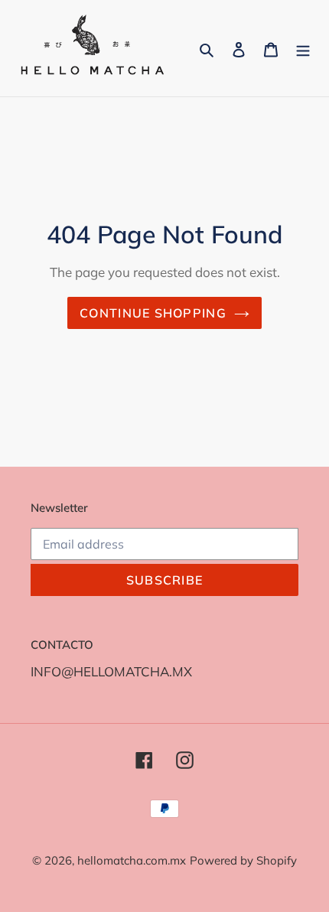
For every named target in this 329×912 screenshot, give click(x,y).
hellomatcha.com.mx (131, 860)
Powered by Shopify (243, 860)
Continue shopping (153, 313)
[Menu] (303, 48)
